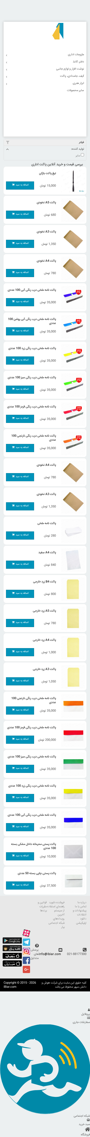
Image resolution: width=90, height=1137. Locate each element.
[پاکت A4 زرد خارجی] (71, 648)
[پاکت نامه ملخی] (71, 531)
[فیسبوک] (26, 963)
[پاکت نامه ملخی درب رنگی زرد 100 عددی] (71, 356)
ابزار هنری (78, 83)
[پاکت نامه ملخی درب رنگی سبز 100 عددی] (71, 385)
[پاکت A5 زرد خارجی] (71, 618)
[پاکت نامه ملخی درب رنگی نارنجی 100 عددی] (71, 443)
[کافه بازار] (12, 950)
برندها (43, 910)
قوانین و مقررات (42, 904)
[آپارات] (26, 936)
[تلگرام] (26, 945)
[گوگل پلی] (12, 943)
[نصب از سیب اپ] (12, 958)
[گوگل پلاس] (26, 972)
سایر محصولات (75, 90)
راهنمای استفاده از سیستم (56, 908)
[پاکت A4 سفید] (71, 560)
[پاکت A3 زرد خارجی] (71, 677)
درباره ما (82, 902)
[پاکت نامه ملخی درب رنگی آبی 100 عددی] (71, 298)
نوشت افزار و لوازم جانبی (70, 69)
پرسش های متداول (34, 954)
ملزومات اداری (76, 54)
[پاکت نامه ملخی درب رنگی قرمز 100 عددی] (71, 414)
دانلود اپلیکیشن (81, 921)
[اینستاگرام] (26, 954)
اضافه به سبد (22, 185)
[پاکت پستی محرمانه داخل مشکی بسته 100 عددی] (71, 852)
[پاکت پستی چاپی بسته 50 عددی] (71, 881)
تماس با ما (80, 906)
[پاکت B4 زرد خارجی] (71, 589)
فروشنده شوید (57, 902)
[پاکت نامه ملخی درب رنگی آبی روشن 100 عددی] (71, 327)
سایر (78, 155)
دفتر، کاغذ (78, 62)
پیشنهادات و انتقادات (79, 912)
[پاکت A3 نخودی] (71, 239)
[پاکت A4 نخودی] (71, 268)
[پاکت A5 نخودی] (71, 210)
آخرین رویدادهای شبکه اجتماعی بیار (56, 921)
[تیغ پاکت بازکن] (71, 181)
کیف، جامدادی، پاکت (72, 76)
